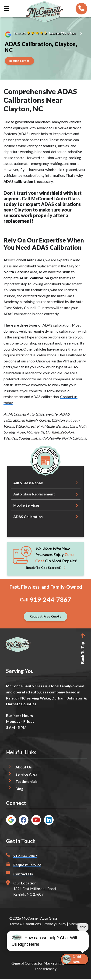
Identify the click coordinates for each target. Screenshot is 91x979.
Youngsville (27, 438)
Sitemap (75, 923)
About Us (23, 767)
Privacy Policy (54, 923)
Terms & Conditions (25, 923)
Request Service (27, 865)
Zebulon (67, 432)
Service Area (26, 774)
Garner (44, 420)
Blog (19, 788)
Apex (21, 432)
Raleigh (32, 420)
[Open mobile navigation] (7, 9)
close (83, 927)
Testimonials (26, 781)
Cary (73, 426)
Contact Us (23, 874)
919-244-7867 (50, 599)
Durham (52, 432)
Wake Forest (25, 426)
